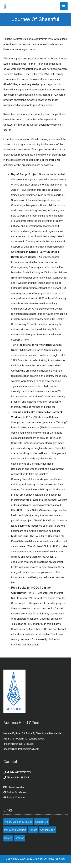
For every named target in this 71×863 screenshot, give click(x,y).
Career (8, 838)
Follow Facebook (16, 792)
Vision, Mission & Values (18, 821)
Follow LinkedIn (15, 787)
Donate (33, 829)
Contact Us (41, 821)
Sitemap (19, 838)
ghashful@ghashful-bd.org (18, 743)
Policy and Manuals (15, 829)
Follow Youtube (15, 797)
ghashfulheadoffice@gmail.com (21, 749)
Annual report (47, 829)
